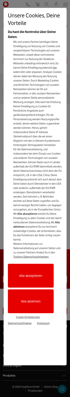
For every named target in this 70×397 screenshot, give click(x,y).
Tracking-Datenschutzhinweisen (31, 256)
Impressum (43, 323)
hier (55, 67)
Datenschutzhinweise (20, 323)
